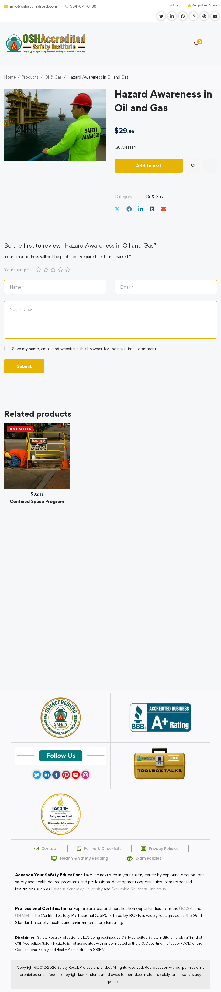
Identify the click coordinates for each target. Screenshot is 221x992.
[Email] (163, 209)
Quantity (126, 147)
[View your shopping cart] (198, 44)
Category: (124, 196)
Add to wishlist (193, 166)
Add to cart (149, 165)
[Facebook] (129, 209)
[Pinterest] (66, 775)
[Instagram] (85, 775)
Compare (210, 166)
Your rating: (16, 269)
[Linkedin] (141, 209)
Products (30, 77)
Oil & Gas (53, 77)
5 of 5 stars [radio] (67, 269)
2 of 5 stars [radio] (45, 269)
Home (10, 77)
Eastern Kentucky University (77, 888)
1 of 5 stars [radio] (38, 269)
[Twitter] (117, 209)
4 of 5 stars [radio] (60, 269)
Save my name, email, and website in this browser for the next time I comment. (84, 348)
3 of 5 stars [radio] (52, 269)
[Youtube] (76, 775)
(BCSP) (186, 908)
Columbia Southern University (139, 888)
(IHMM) (22, 915)
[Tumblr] (152, 209)
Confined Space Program (37, 501)
